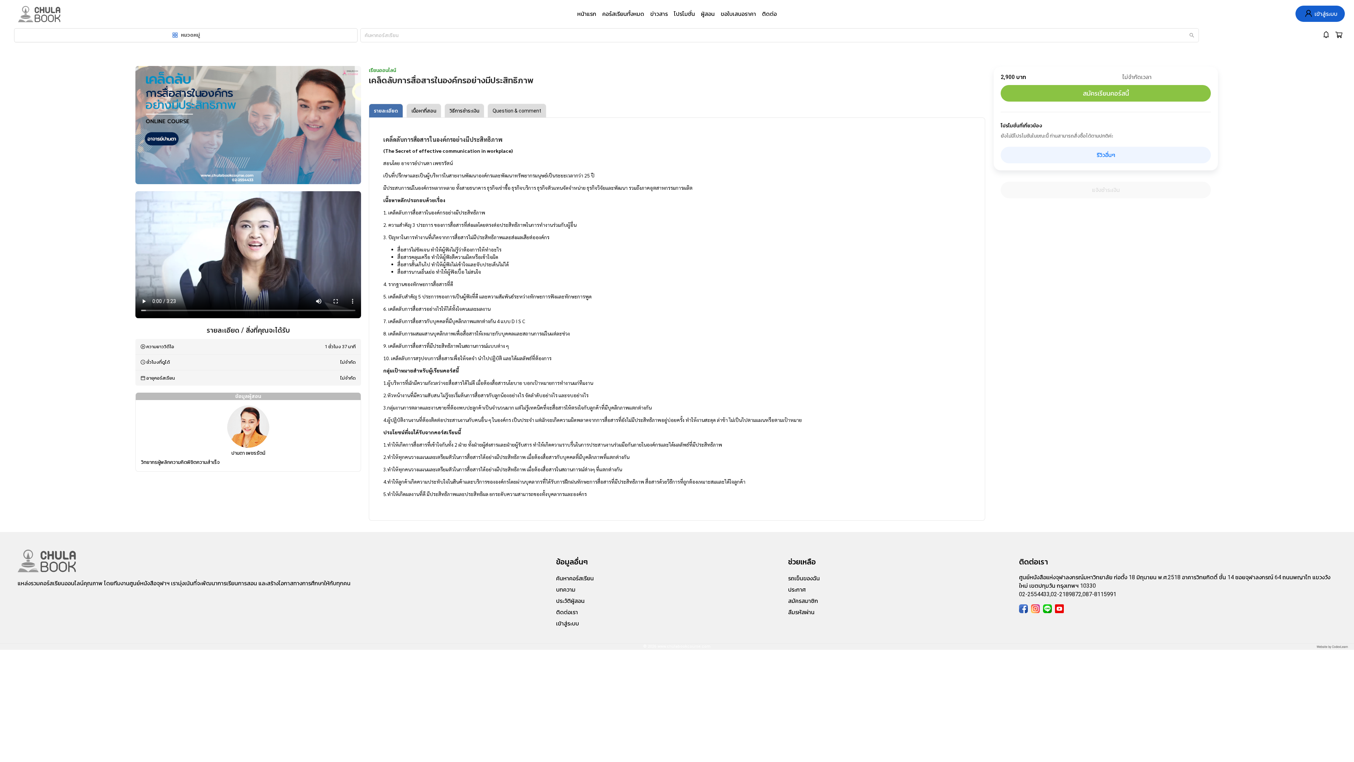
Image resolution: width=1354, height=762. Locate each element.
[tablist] (677, 111)
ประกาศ (797, 589)
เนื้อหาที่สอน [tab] (423, 111)
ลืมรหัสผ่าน (801, 612)
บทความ (565, 589)
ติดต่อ (769, 14)
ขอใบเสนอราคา (738, 14)
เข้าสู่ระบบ (567, 623)
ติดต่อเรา (567, 612)
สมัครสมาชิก (803, 601)
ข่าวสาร (659, 14)
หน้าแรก (586, 14)
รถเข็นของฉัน (804, 578)
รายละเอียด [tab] (386, 111)
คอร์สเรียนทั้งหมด (623, 14)
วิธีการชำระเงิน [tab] (464, 111)
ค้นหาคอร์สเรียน (575, 578)
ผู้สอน (708, 14)
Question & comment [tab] (517, 111)
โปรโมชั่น (684, 14)
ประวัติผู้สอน (570, 601)
